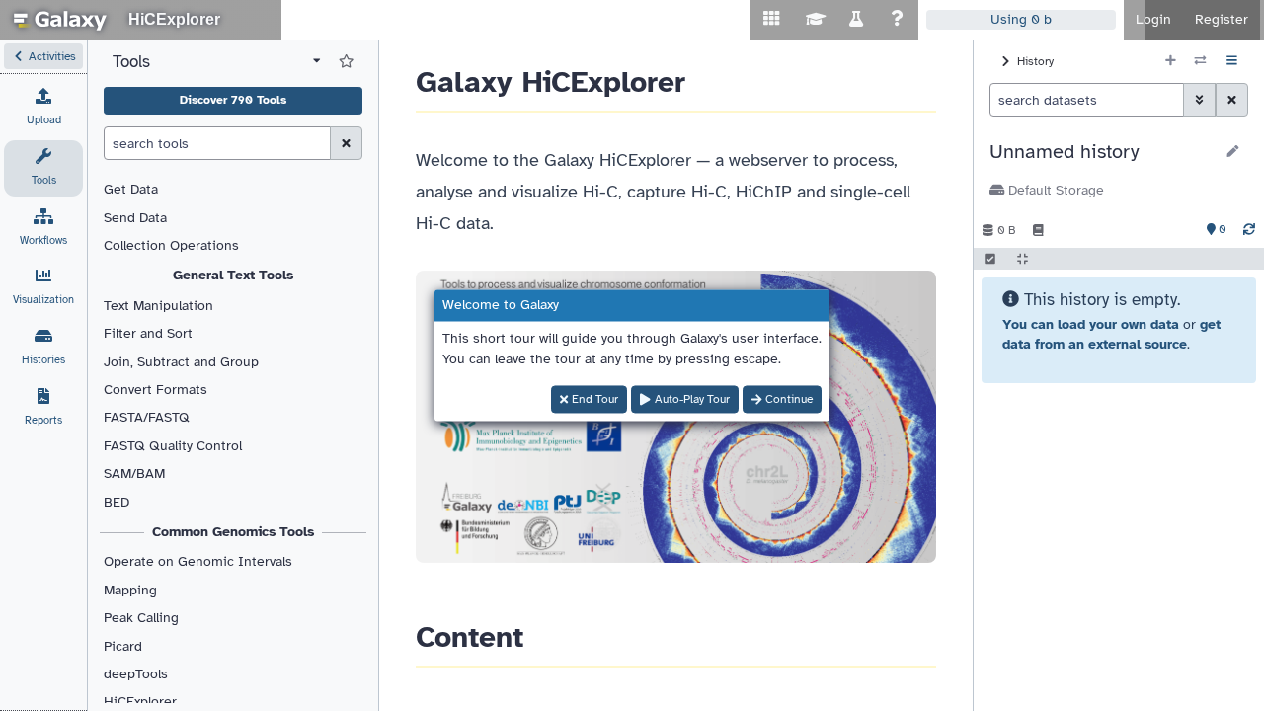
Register (1221, 19)
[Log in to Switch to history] (1200, 61)
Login (1153, 19)
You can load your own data (1090, 324)
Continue (789, 400)
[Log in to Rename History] (1233, 152)
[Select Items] (990, 259)
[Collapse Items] (1022, 259)
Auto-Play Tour (692, 400)
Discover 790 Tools (233, 100)
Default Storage (1054, 190)
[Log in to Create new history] (1170, 61)
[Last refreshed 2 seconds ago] (1249, 230)
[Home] (60, 20)
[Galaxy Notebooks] (1038, 230)
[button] (43, 56)
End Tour (595, 400)
